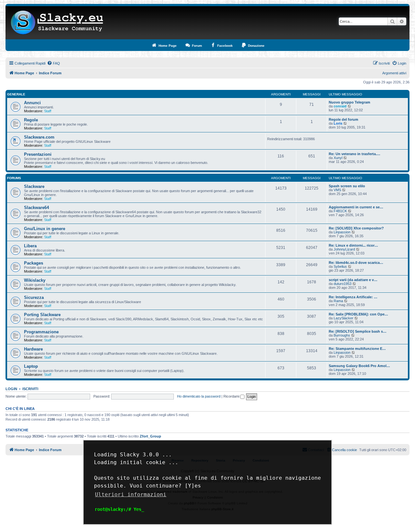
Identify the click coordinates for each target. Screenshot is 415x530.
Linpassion (342, 232)
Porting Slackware (42, 314)
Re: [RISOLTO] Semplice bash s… (357, 331)
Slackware (34, 186)
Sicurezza (34, 297)
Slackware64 (36, 207)
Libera (30, 245)
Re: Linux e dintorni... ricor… (353, 245)
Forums (14, 178)
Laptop (31, 366)
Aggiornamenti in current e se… (356, 207)
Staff (47, 111)
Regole (31, 119)
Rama (338, 301)
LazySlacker (343, 318)
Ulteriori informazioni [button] (130, 494)
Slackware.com (39, 137)
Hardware (33, 349)
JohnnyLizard (344, 249)
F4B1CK (340, 211)
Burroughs (342, 335)
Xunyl (338, 158)
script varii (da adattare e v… (353, 280)
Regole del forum (343, 119)
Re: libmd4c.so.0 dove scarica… (356, 263)
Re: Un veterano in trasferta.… (354, 154)
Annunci (32, 102)
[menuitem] (53, 63)
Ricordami (231, 396)
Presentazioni (38, 154)
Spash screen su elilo (347, 186)
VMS (337, 190)
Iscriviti (30, 389)
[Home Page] (57, 23)
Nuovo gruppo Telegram (349, 102)
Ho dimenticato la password (198, 396)
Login (11, 389)
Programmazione (41, 331)
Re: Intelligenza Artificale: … (353, 297)
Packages (33, 263)
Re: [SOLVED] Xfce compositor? (356, 228)
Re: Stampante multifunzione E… (357, 349)
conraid (340, 106)
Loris (338, 123)
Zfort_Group (150, 436)
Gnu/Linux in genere (44, 228)
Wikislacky (34, 280)
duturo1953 (342, 284)
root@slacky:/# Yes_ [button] (119, 509)
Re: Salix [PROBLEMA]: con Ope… (358, 314)
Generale (16, 94)
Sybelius (340, 266)
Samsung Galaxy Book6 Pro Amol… (359, 366)
